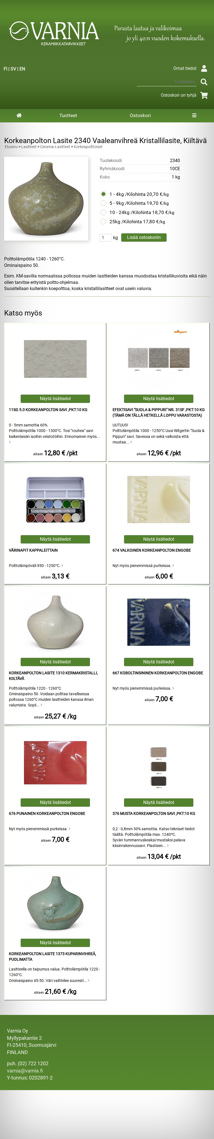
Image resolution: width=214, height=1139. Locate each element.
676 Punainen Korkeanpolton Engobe (47, 813)
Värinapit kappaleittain (33, 550)
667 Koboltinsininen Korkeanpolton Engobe (158, 673)
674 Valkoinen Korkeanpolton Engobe (152, 550)
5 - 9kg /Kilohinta (127, 203)
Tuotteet (68, 115)
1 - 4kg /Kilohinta (127, 194)
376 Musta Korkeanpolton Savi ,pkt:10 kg (154, 813)
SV (13, 69)
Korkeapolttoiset (88, 146)
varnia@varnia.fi (25, 1071)
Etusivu (11, 146)
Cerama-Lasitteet (55, 146)
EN (22, 69)
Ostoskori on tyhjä (178, 95)
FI (5, 69)
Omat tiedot (184, 68)
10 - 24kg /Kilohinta (130, 212)
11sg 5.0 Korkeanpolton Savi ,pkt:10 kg (48, 409)
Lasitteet (29, 146)
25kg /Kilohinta (126, 221)
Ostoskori (140, 115)
